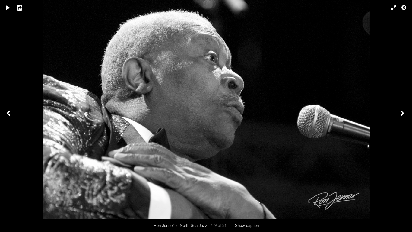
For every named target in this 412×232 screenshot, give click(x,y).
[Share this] (23, 7)
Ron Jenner (164, 225)
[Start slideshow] (8, 7)
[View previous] (9, 116)
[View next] (403, 116)
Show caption (247, 225)
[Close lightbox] (404, 7)
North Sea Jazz (194, 225)
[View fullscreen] (391, 7)
